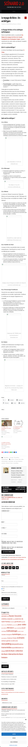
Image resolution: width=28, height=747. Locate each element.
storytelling (15, 463)
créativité (9, 619)
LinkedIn (19, 482)
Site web (4, 533)
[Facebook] (6, 567)
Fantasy (16, 459)
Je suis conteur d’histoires (7, 674)
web (6, 651)
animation (4, 616)
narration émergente (6, 634)
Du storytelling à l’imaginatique (8, 681)
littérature (10, 628)
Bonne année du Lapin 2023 (7, 683)
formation (12, 621)
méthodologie (4, 461)
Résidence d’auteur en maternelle (9, 676)
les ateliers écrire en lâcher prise (8, 679)
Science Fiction (9, 463)
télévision (18, 647)
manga (15, 628)
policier (22, 634)
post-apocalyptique (18, 461)
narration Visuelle (20, 631)
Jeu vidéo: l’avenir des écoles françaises (7, 489)
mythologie (10, 461)
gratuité (23, 621)
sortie (16, 640)
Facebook (13, 482)
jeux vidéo (21, 459)
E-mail (3, 528)
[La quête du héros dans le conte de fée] (6, 439)
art (8, 616)
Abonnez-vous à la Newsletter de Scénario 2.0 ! (12, 586)
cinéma (12, 459)
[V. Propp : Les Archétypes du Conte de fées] (6, 423)
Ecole (14, 619)
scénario (3, 463)
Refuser (14, 738)
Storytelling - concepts (8, 457)
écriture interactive (9, 654)
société (13, 641)
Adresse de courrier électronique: (9, 592)
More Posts (14, 479)
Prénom (3, 575)
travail (13, 647)
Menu (14, 11)
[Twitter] (2, 567)
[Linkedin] (10, 567)
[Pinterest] (13, 567)
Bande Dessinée (15, 616)
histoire (2, 624)
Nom (3, 522)
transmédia (6, 647)
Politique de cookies (13, 745)
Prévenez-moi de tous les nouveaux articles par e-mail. (12, 548)
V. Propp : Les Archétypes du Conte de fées (6, 428)
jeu (12, 624)
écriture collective (16, 651)
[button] (26, 719)
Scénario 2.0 (14, 4)
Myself (23, 628)
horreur (5, 624)
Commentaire (5, 511)
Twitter (20, 479)
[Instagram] (17, 567)
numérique (16, 634)
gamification (18, 621)
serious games (6, 641)
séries (21, 644)
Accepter (14, 734)
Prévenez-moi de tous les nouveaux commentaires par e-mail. (12, 542)
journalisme (4, 628)
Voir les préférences (14, 742)
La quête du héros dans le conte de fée (21, 488)
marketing (19, 628)
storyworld (15, 644)
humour (9, 624)
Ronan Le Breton (17, 24)
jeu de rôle (15, 624)
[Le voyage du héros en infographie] (18, 423)
